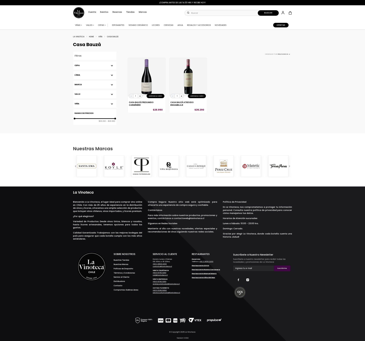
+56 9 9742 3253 (159, 273)
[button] (283, 13)
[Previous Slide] (76, 166)
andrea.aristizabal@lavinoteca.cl (166, 284)
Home (91, 37)
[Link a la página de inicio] (79, 37)
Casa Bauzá (112, 37)
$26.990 (110, 121)
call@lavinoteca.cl (160, 275)
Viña (100, 37)
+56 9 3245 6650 (160, 290)
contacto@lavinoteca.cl (162, 266)
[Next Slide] (289, 166)
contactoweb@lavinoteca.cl (189, 218)
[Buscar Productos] (268, 13)
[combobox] (232, 13)
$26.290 (102, 121)
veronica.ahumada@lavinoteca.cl (166, 292)
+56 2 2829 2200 (160, 264)
